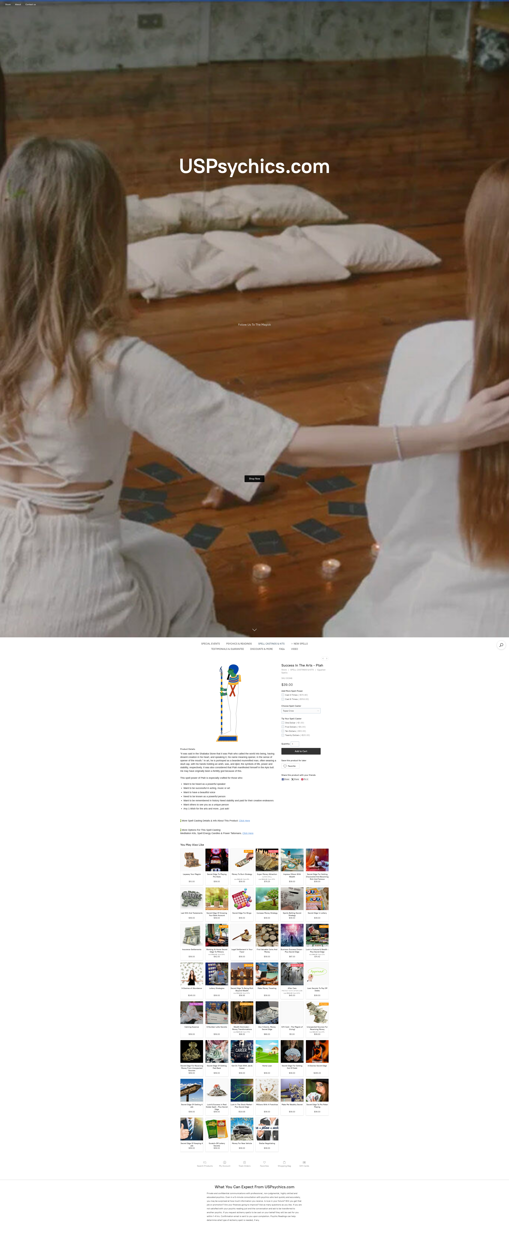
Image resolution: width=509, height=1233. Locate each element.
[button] (290, 766)
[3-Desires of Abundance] (191, 974)
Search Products (205, 1166)
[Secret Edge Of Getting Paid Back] (216, 1051)
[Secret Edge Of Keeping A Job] (191, 1129)
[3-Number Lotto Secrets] (216, 1012)
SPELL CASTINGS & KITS (271, 643)
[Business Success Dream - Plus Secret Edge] (292, 935)
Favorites (264, 1166)
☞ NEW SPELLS (299, 643)
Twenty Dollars (297, 735)
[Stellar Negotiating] (267, 1129)
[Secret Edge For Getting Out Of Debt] (292, 1051)
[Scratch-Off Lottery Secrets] (216, 1129)
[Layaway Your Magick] (191, 860)
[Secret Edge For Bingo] (242, 898)
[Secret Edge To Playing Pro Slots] (216, 860)
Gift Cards (304, 1166)
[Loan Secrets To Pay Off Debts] (317, 974)
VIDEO (294, 649)
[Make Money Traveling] (267, 974)
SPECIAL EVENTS (210, 643)
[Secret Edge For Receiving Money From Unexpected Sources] (191, 1051)
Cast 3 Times (296, 695)
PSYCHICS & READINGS (239, 643)
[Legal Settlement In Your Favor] (242, 935)
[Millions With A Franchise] (267, 1090)
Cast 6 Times (297, 699)
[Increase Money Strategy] (267, 898)
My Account (224, 1166)
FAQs (282, 649)
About (18, 4)
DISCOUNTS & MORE (261, 649)
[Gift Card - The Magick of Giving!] (292, 1012)
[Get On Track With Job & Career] (242, 1051)
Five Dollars (295, 727)
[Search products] (501, 645)
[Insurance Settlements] (191, 935)
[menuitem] (323, 658)
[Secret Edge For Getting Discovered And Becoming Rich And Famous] (317, 860)
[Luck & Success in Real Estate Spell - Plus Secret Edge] (216, 1090)
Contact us (30, 4)
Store (8, 4)
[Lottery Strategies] (216, 974)
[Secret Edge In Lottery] (317, 898)
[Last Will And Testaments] (191, 898)
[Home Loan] (267, 1051)
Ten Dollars (295, 731)
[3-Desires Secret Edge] (317, 1051)
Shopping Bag (284, 1166)
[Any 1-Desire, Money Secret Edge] (267, 1012)
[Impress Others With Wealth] (292, 860)
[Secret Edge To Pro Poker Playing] (317, 1090)
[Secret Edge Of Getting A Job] (191, 1090)
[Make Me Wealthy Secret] (292, 1090)
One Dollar (294, 722)
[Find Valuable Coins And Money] (267, 935)
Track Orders (245, 1166)
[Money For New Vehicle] (242, 1129)
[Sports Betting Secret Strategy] (292, 898)
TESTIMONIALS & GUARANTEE (227, 649)
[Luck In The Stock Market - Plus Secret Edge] (242, 1090)
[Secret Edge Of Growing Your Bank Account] (216, 898)
